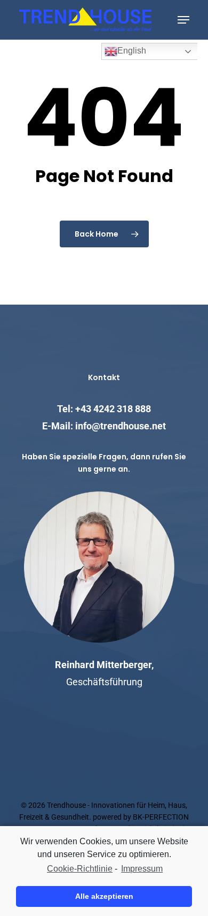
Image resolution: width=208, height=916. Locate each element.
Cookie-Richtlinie (80, 868)
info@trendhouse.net (120, 425)
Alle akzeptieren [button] (104, 896)
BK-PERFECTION (161, 817)
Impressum (142, 868)
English (131, 50)
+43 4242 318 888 (113, 408)
